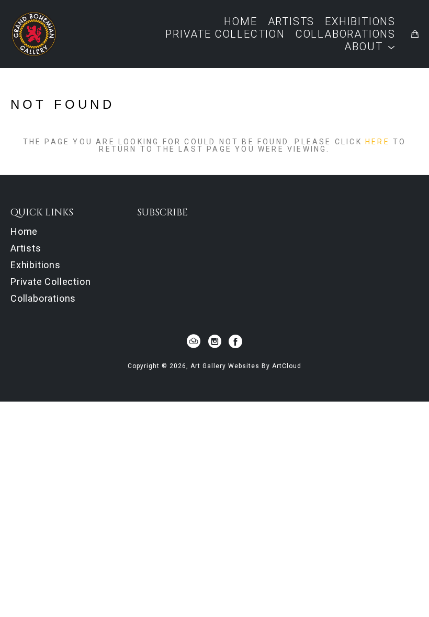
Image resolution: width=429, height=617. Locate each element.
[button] (370, 46)
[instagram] (214, 341)
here (377, 142)
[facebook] (235, 341)
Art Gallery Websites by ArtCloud (245, 366)
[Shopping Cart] (415, 34)
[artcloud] (193, 341)
